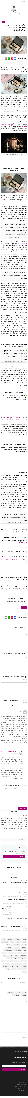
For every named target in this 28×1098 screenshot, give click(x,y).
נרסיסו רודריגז (5, 966)
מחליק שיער (10, 992)
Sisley (19, 952)
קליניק (13, 969)
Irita (16, 751)
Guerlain (22, 627)
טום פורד (13, 963)
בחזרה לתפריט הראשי (4, 1092)
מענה (2, 751)
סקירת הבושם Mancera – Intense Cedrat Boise (14, 926)
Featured (24, 944)
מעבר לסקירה (23, 543)
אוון (11, 955)
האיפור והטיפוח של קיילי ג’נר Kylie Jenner (15, 653)
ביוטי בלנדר (18, 992)
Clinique (17, 942)
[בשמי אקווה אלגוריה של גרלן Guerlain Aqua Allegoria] (14, 665)
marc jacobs (18, 950)
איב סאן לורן (16, 958)
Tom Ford (4, 952)
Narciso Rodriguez (8, 950)
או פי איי (5, 955)
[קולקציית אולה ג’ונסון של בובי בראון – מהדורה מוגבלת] (14, 690)
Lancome (9, 947)
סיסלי (25, 969)
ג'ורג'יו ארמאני (15, 961)
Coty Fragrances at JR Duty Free (17, 918)
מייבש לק (24, 995)
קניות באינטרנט (16, 995)
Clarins (24, 942)
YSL (16, 955)
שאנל (25, 971)
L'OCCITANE (16, 947)
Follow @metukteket (21, 1051)
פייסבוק (24, 588)
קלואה (19, 969)
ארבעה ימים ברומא (22, 892)
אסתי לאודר (23, 961)
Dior (12, 942)
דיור (25, 963)
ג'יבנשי (8, 961)
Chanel (18, 939)
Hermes (24, 947)
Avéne (24, 939)
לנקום (18, 966)
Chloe (4, 939)
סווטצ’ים (24, 243)
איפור (3, 21)
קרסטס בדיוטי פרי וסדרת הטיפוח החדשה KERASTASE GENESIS (6, 908)
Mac (25, 950)
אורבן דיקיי (24, 958)
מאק (12, 966)
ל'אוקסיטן (24, 966)
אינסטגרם (16, 588)
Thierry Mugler (12, 952)
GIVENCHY (16, 944)
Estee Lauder (5, 942)
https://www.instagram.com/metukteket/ (15, 882)
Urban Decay (23, 955)
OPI (25, 952)
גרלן (16, 627)
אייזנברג (9, 958)
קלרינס (7, 969)
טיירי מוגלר (7, 963)
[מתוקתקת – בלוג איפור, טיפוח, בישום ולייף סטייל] (14, 9)
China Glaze (10, 939)
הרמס (20, 963)
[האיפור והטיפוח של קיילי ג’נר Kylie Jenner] (14, 642)
